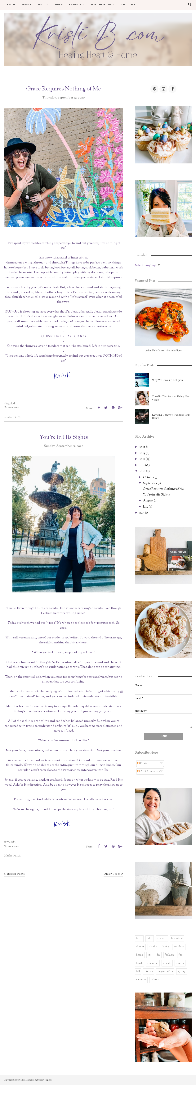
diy (158, 955)
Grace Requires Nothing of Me (63, 89)
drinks (153, 946)
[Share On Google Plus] (120, 408)
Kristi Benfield (19, 1079)
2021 (142, 465)
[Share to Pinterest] (113, 408)
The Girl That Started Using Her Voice (170, 398)
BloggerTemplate (44, 1079)
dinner (140, 946)
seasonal (152, 963)
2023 (142, 453)
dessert (162, 938)
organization (165, 971)
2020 (142, 471)
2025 (142, 447)
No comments (12, 407)
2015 (142, 513)
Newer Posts (16, 873)
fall (138, 971)
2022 (142, 459)
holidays (179, 946)
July (145, 507)
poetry (180, 963)
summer (141, 979)
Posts (143, 763)
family (165, 946)
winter (155, 979)
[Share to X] (106, 408)
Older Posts (112, 873)
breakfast (177, 938)
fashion (169, 955)
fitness (149, 971)
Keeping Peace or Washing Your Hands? (171, 416)
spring (181, 971)
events (167, 963)
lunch (139, 963)
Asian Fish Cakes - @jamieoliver (163, 350)
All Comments (150, 771)
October (148, 477)
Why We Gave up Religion (167, 380)
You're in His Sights (63, 437)
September (150, 483)
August (148, 501)
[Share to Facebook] (99, 408)
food (139, 938)
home (139, 955)
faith (17, 417)
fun (181, 955)
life (150, 955)
